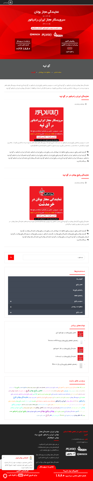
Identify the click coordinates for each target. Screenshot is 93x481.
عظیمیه (34, 401)
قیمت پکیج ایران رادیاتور (52, 387)
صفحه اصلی (57, 72)
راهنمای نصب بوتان (80, 391)
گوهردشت (53, 391)
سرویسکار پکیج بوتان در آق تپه (20, 234)
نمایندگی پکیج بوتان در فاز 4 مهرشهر (64, 348)
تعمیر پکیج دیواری (41, 415)
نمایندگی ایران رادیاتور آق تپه (17, 158)
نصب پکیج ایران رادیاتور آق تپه (50, 158)
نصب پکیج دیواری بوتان (29, 408)
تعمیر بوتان (39, 407)
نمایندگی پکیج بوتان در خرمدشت (65, 356)
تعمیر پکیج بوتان (35, 390)
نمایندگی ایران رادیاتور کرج (76, 404)
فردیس (83, 387)
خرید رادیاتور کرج (69, 415)
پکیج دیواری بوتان (16, 407)
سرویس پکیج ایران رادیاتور (44, 397)
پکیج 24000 (28, 401)
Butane (62, 415)
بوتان (79, 234)
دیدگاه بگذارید (81, 161)
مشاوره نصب (23, 387)
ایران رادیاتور (77, 155)
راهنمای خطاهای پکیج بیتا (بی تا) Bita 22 (64, 364)
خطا (51, 415)
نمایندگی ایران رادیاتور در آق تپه (74, 96)
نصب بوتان (11, 387)
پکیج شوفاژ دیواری (48, 408)
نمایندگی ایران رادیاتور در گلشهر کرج (67, 387)
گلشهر (77, 411)
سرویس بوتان (71, 391)
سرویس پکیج (70, 152)
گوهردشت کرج (74, 394)
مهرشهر (66, 391)
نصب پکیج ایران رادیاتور (38, 152)
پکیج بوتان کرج (56, 415)
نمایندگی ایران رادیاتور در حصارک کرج (45, 401)
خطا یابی (35, 394)
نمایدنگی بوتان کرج (34, 158)
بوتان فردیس (56, 408)
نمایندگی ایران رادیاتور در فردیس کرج (60, 394)
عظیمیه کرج (82, 397)
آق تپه (84, 152)
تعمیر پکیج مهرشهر (76, 408)
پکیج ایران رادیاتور (49, 155)
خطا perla (75, 401)
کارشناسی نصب (46, 391)
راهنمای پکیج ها (77, 290)
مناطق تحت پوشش (44, 72)
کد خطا (79, 387)
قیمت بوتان (14, 391)
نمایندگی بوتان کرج (45, 237)
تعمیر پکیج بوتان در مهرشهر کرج (66, 332)
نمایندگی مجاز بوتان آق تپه (30, 237)
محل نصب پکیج (14, 394)
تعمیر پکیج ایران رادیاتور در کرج (61, 404)
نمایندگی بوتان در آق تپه (27, 231)
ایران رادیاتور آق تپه (65, 155)
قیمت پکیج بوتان (20, 401)
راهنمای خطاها (78, 295)
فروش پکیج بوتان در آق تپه (80, 237)
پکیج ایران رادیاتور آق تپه (35, 155)
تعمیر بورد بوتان (32, 397)
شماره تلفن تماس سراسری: (70, 475)
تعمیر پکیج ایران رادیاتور (25, 394)
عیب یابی (50, 404)
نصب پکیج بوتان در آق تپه (60, 237)
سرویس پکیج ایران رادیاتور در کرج (61, 397)
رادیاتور (86, 158)
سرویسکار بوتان (74, 397)
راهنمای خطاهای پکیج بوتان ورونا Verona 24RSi (63, 340)
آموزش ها (79, 279)
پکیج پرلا (17, 387)
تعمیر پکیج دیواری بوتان (33, 411)
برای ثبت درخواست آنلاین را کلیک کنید (70, 48)
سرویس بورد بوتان (31, 387)
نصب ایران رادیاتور (42, 404)
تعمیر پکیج (78, 152)
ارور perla (82, 411)
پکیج (57, 155)
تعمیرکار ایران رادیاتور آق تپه (17, 155)
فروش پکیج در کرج (59, 411)
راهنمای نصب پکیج (41, 387)
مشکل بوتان (69, 401)
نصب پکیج (50, 152)
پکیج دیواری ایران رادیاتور (44, 394)
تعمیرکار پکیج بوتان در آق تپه (58, 234)
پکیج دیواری (60, 391)
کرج (62, 158)
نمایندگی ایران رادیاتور (65, 408)
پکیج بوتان (71, 234)
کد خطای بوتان (78, 415)
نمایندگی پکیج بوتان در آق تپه (76, 175)
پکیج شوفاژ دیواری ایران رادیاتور (30, 404)
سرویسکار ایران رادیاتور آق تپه (73, 158)
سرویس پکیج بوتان (37, 234)
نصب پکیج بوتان (41, 231)
